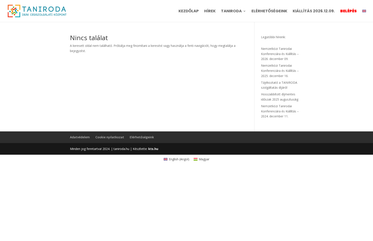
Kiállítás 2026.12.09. (314, 11)
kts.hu (152, 149)
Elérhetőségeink (269, 11)
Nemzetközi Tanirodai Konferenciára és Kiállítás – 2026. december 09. (280, 54)
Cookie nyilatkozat (109, 137)
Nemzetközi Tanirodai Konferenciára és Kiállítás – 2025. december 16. (280, 70)
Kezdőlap (189, 11)
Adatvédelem (80, 137)
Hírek (210, 11)
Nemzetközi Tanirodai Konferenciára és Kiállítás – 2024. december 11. (280, 111)
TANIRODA (231, 11)
